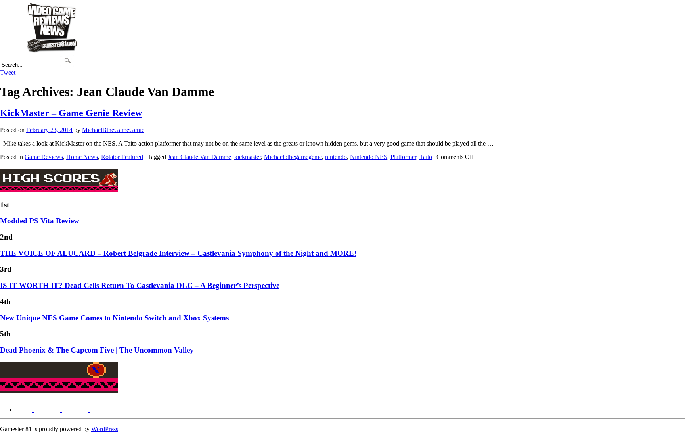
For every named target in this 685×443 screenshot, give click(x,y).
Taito (425, 156)
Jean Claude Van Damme (199, 156)
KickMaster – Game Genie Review (71, 113)
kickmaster (247, 156)
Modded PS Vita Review (39, 221)
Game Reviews (44, 156)
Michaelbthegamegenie (293, 156)
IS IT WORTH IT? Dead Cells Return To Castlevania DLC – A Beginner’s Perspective (139, 285)
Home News (82, 156)
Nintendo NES (368, 156)
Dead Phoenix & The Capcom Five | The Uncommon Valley (97, 350)
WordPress (104, 429)
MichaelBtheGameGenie (113, 130)
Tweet (7, 72)
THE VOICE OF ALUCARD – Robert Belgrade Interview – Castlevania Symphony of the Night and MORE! (178, 253)
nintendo (336, 156)
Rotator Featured (122, 156)
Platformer (403, 156)
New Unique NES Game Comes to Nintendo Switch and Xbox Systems (114, 318)
